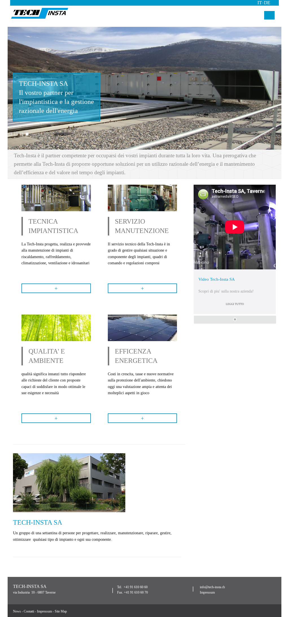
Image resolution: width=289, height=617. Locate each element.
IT (259, 2)
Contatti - (30, 611)
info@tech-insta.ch (212, 587)
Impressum (207, 592)
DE (267, 2)
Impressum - (46, 611)
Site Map (61, 611)
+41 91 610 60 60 (136, 587)
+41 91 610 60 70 (136, 592)
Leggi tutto (235, 304)
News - (18, 611)
